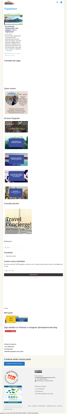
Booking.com (8, 241)
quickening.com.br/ (8, 409)
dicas (12, 53)
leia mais (9, 50)
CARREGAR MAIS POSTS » (14, 363)
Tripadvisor (13, 55)
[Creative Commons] (38, 371)
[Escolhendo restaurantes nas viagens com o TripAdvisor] (13, 19)
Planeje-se (18, 53)
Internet (14, 53)
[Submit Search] (5, 247)
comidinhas (8, 53)
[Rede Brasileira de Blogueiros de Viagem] (13, 394)
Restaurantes (7, 55)
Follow (6, 308)
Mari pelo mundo (11, 256)
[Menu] (61, 2)
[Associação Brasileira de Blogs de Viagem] (11, 377)
